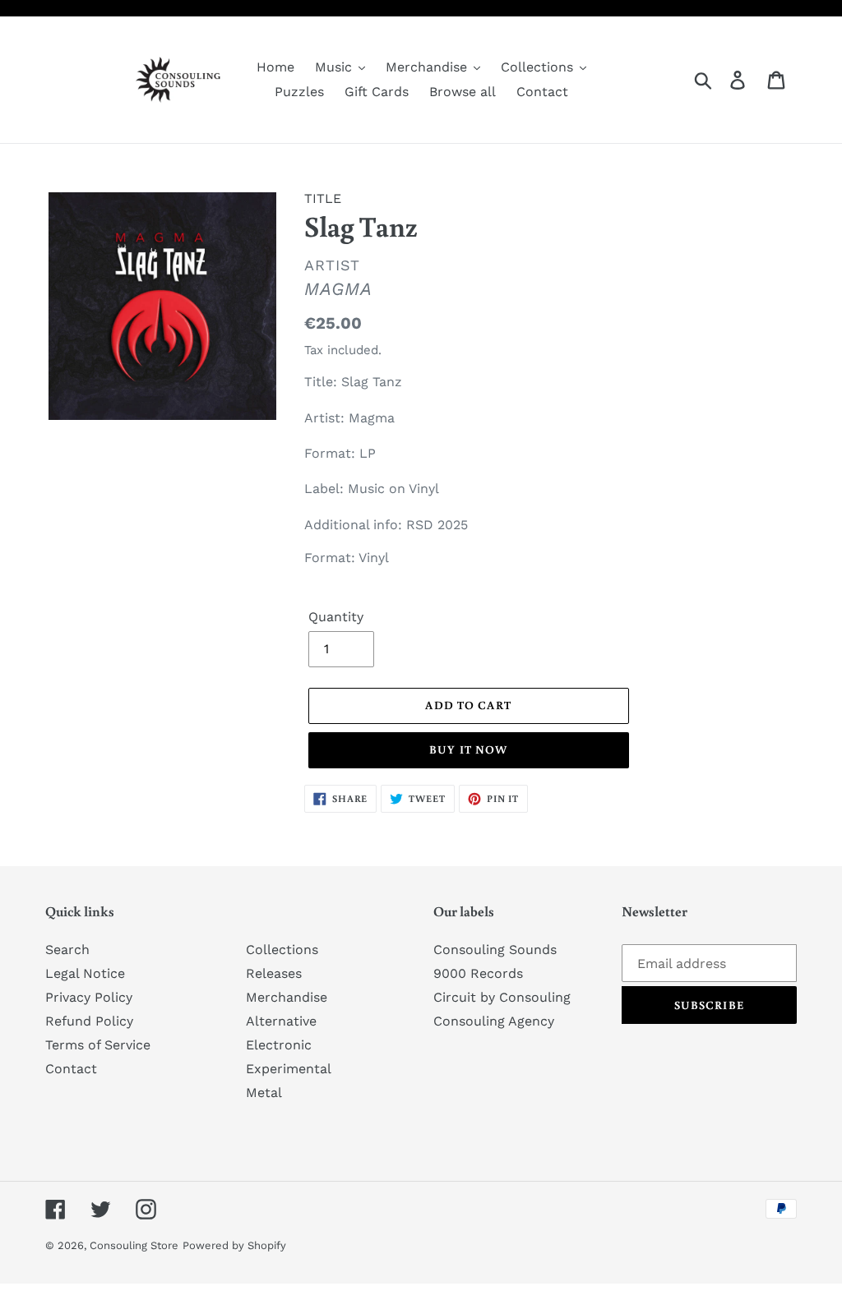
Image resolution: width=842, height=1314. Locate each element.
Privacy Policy (88, 997)
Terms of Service (97, 1045)
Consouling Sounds (495, 949)
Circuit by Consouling (502, 997)
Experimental (288, 1069)
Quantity (335, 617)
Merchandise (286, 997)
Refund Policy (89, 1021)
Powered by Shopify (234, 1245)
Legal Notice (85, 973)
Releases (274, 973)
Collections (282, 949)
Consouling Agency (493, 1021)
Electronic (279, 1045)
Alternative (281, 1021)
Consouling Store (134, 1245)
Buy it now (468, 749)
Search (67, 949)
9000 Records (478, 973)
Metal (264, 1092)
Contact (71, 1069)
